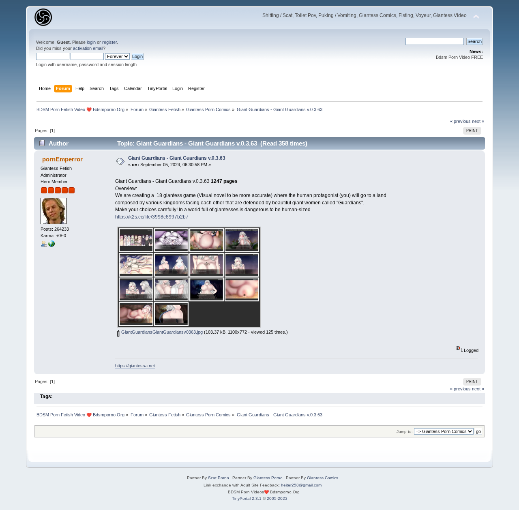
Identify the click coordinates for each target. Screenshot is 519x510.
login (91, 42)
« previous (460, 121)
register (109, 42)
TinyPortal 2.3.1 (247, 498)
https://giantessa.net (135, 365)
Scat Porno (218, 478)
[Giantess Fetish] (51, 245)
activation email (88, 48)
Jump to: (405, 431)
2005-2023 (277, 498)
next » (478, 121)
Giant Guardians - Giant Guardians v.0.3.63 (176, 158)
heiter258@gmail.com (301, 485)
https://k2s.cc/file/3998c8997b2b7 (152, 217)
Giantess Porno (268, 478)
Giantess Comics (322, 478)
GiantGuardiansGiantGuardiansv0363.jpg (161, 332)
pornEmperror (62, 159)
